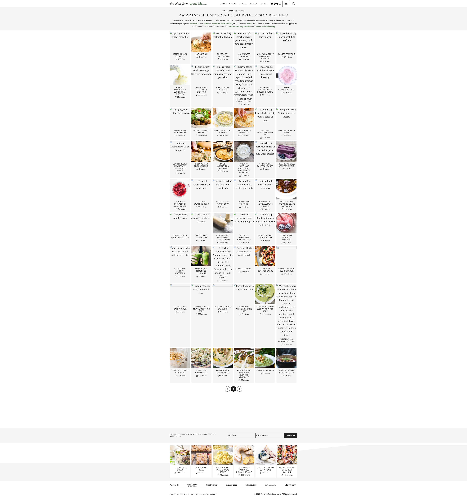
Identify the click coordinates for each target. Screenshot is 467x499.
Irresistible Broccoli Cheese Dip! (265, 132)
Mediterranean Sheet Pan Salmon (287, 470)
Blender (233, 11)
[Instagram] (274, 3)
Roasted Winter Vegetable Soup (286, 371)
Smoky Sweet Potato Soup (244, 55)
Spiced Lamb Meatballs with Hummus (265, 204)
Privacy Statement (208, 494)
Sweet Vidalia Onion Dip (244, 131)
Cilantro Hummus (265, 370)
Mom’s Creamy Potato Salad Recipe (223, 470)
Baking (263, 4)
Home (224, 11)
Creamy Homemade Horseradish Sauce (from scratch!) (244, 168)
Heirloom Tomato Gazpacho (222, 308)
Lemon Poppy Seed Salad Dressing (201, 89)
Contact (194, 494)
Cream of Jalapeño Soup (201, 203)
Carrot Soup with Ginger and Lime (244, 309)
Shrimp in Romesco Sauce (265, 270)
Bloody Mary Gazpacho (222, 88)
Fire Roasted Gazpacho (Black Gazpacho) (286, 204)
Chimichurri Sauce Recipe (180, 131)
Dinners (243, 4)
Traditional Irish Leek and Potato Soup (265, 309)
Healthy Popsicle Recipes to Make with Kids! (286, 166)
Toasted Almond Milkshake (180, 371)
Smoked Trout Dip (286, 54)
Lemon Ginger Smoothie (180, 55)
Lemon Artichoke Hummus (222, 131)
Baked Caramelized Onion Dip (222, 166)
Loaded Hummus (244, 269)
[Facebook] (272, 3)
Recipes (223, 4)
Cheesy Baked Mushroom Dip (201, 165)
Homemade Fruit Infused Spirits (244, 100)
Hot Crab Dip (201, 54)
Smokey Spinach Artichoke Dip (265, 236)
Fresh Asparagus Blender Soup (286, 270)
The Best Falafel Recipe (201, 131)
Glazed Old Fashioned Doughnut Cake (244, 470)
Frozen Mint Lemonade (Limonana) (201, 271)
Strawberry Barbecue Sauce (265, 165)
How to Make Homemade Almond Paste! (223, 237)
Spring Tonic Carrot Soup (180, 308)
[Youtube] (280, 3)
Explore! (233, 4)
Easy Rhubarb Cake (201, 469)
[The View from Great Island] (188, 3)
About (172, 494)
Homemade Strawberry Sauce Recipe (180, 204)
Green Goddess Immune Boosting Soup (201, 309)
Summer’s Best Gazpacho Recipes (180, 236)
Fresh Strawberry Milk (286, 88)
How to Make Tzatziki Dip (201, 236)
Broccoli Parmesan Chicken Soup (244, 237)
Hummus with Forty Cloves (222, 371)
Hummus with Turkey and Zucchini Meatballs (244, 373)
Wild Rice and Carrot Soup (222, 203)
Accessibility (183, 494)
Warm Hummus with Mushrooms (286, 340)
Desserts (254, 4)
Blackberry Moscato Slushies (286, 237)
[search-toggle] (293, 4)
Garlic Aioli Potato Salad (201, 371)
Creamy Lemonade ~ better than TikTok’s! (180, 90)
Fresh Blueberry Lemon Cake (265, 469)
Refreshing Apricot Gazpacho (180, 271)
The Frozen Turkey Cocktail (223, 55)
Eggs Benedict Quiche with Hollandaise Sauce (180, 167)
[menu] (286, 4)
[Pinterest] (277, 3)
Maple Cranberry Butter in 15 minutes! (265, 56)
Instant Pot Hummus (244, 203)
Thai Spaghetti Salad (180, 469)
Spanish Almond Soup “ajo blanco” (223, 275)
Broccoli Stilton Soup (286, 131)
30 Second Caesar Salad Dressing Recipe (265, 89)
